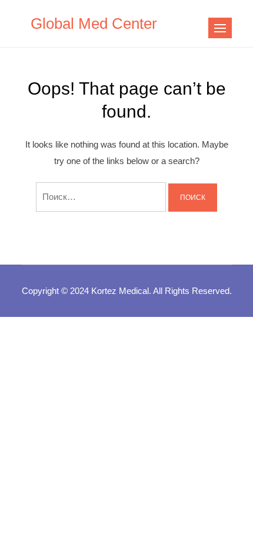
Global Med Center (94, 23)
